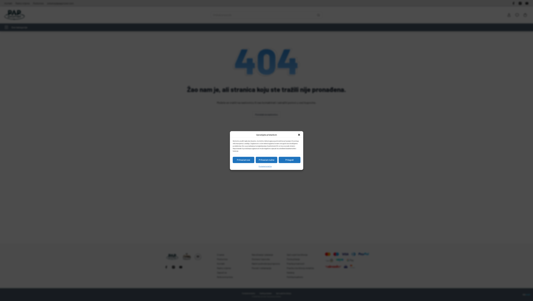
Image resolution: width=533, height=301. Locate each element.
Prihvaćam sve (243, 160)
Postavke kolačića (265, 166)
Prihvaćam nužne (266, 160)
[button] (299, 134)
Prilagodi (289, 160)
